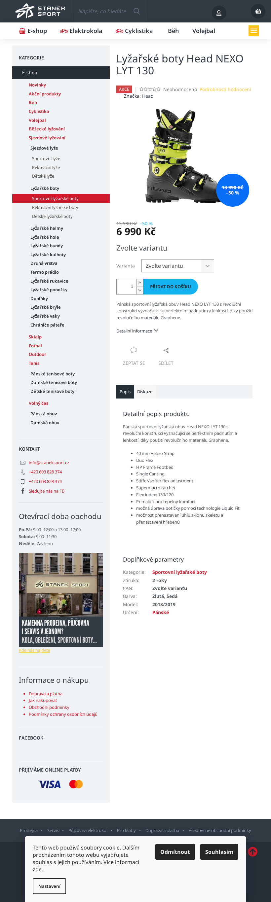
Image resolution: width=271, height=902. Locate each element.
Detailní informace (134, 331)
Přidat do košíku (170, 287)
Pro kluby (126, 830)
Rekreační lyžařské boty (55, 207)
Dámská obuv (44, 423)
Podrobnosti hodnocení (225, 89)
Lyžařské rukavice (49, 281)
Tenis (34, 363)
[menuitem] (33, 30)
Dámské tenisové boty (53, 382)
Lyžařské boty (44, 188)
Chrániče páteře (47, 325)
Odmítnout (175, 851)
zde (37, 869)
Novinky (37, 85)
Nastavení (49, 886)
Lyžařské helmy (46, 228)
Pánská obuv (43, 414)
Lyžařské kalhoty (48, 255)
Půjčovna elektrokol (87, 830)
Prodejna (29, 830)
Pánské (160, 612)
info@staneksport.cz (49, 463)
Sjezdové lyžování (47, 138)
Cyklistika (39, 111)
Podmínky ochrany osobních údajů (63, 714)
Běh (33, 102)
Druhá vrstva (44, 263)
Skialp (35, 337)
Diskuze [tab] (144, 392)
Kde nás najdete (34, 650)
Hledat (136, 11)
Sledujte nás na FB (46, 491)
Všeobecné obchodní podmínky (220, 830)
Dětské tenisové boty (52, 391)
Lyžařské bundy (46, 246)
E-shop (29, 72)
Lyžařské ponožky (48, 290)
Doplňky (39, 298)
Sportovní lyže (46, 158)
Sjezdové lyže (44, 148)
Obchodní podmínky (49, 707)
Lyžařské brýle (45, 307)
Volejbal (37, 120)
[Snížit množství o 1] (139, 290)
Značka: (139, 96)
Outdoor (37, 354)
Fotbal (35, 346)
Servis (53, 830)
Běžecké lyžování (47, 129)
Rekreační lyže (46, 167)
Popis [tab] (125, 392)
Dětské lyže (43, 176)
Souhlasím (219, 851)
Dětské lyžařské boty (52, 216)
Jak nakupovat (43, 700)
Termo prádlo (44, 272)
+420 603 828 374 (45, 472)
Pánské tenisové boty (52, 374)
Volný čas (38, 403)
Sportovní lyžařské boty (55, 198)
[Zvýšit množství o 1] (139, 283)
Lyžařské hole (44, 237)
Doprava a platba (45, 694)
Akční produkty (45, 94)
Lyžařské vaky (45, 316)
